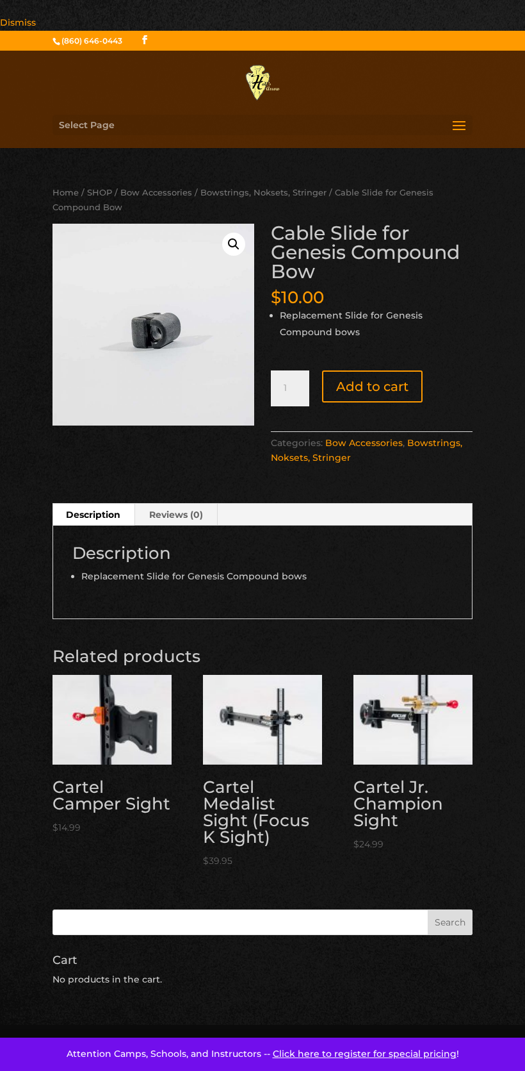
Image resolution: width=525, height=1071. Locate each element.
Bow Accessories (156, 192)
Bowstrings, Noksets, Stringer (263, 192)
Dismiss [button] (18, 22)
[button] (233, 244)
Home (65, 192)
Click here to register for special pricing (364, 1053)
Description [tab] (93, 514)
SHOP (99, 192)
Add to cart (372, 386)
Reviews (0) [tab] (176, 514)
